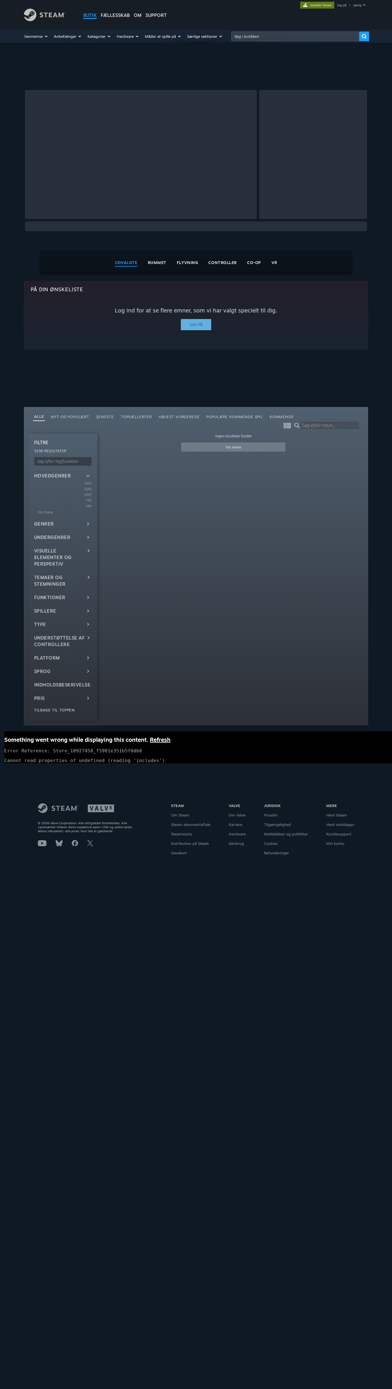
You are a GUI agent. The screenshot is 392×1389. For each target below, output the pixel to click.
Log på (196, 324)
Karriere (235, 824)
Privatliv (270, 815)
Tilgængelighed (277, 824)
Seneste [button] (105, 416)
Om (137, 15)
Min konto (335, 843)
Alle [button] (39, 416)
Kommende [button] (282, 416)
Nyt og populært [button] (70, 416)
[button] (36, 36)
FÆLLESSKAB (115, 15)
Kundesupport (338, 834)
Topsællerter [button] (136, 416)
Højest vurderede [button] (179, 416)
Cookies (270, 843)
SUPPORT (156, 15)
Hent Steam (336, 815)
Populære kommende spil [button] (234, 416)
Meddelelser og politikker (286, 834)
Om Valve (237, 815)
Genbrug (236, 843)
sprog (357, 5)
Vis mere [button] (233, 447)
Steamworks (181, 834)
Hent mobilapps (340, 824)
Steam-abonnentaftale (190, 824)
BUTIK (90, 15)
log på (341, 5)
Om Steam (180, 815)
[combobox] (295, 36)
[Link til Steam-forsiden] (44, 19)
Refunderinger (276, 853)
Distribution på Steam (190, 843)
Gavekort (179, 853)
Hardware (237, 834)
